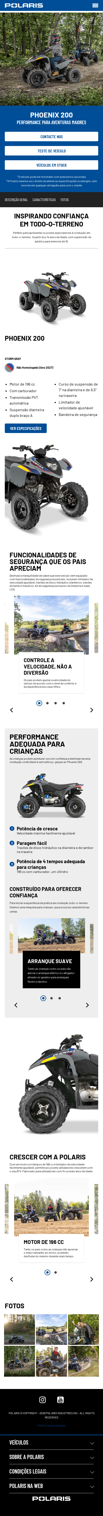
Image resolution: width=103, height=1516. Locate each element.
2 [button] (47, 703)
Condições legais (27, 1471)
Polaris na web (26, 1485)
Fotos (65, 199)
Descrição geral (16, 199)
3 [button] (55, 703)
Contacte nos (51, 136)
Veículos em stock (51, 165)
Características (44, 199)
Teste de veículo (52, 150)
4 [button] (64, 703)
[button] (12, 710)
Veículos (18, 1442)
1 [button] (39, 703)
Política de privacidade (52, 1425)
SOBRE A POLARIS (26, 1456)
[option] (51, 646)
